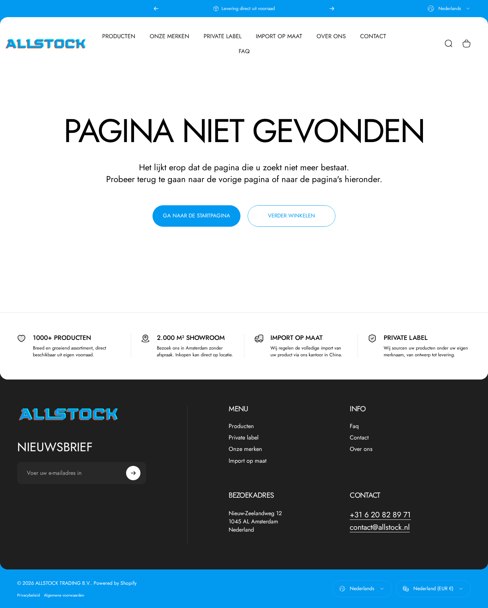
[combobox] (449, 8)
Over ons (361, 449)
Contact (359, 437)
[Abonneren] (133, 473)
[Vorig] (156, 8)
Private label (244, 437)
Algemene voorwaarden (64, 595)
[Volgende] (332, 8)
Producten (241, 426)
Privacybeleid (28, 595)
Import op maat (248, 460)
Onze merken (245, 449)
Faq (354, 426)
